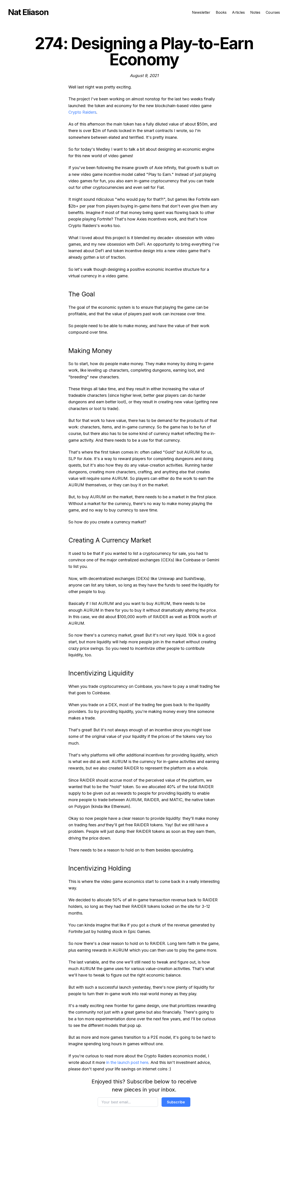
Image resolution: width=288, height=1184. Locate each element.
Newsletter (201, 12)
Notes (255, 12)
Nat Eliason (28, 12)
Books (221, 12)
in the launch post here (127, 1062)
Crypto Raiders (82, 112)
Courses (273, 12)
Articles (238, 12)
